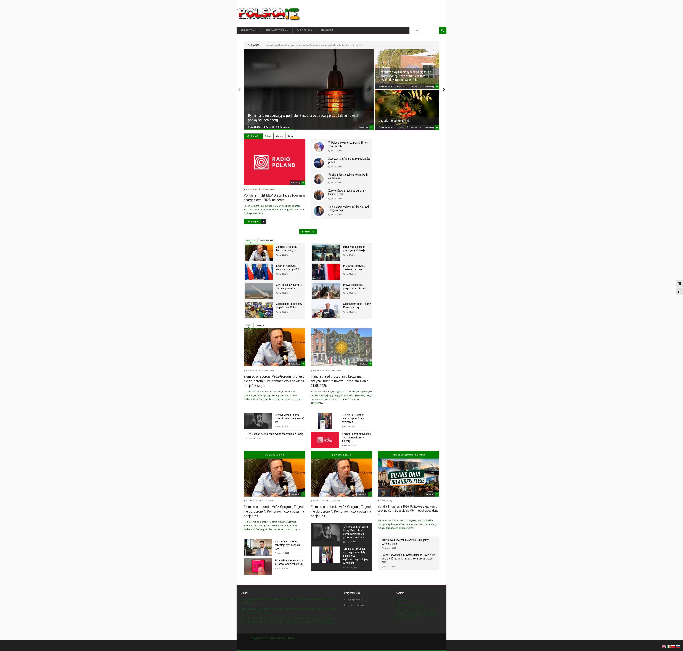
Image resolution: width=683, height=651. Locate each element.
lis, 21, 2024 (389, 566)
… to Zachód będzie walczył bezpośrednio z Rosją (275, 434)
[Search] (442, 30)
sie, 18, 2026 (284, 293)
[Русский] (678, 646)
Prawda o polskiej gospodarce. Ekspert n (355, 286)
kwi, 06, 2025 (350, 445)
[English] (664, 646)
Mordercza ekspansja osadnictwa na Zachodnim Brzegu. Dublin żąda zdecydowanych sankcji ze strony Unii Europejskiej (403, 114)
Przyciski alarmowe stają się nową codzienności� (289, 562)
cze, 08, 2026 (282, 426)
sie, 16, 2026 (284, 312)
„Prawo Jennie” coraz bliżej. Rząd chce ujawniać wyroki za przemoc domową (355, 532)
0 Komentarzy (284, 127)
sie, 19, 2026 (336, 198)
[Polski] (673, 646)
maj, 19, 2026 (283, 553)
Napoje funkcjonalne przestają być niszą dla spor (287, 545)
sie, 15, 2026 (351, 312)
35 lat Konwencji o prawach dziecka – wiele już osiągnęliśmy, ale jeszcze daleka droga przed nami (408, 558)
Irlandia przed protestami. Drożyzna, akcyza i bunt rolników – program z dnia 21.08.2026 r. (407, 76)
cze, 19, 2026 (350, 426)
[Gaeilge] (668, 646)
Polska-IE (270, 127)
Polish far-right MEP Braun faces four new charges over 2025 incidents (274, 197)
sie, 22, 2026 (255, 127)
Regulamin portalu (354, 605)
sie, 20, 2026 (336, 166)
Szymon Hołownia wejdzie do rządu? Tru (288, 267)
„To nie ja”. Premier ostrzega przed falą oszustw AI (353, 418)
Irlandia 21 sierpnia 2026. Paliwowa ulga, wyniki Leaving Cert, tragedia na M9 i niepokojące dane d (408, 511)
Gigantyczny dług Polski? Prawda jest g (357, 305)
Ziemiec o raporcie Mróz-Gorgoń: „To (286, 248)
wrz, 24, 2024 (390, 548)
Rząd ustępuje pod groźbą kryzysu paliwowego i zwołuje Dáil (297, 44)
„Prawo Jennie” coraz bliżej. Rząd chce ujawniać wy (289, 418)
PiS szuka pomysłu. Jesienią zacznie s (354, 267)
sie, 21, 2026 (336, 150)
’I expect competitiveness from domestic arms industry (356, 437)
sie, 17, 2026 (351, 293)
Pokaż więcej (308, 231)
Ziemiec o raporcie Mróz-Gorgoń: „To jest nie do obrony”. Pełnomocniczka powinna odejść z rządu (274, 381)
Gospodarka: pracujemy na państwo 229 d (289, 305)
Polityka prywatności (355, 599)
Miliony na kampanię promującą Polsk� (354, 248)
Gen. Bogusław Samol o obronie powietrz (289, 286)
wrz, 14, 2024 (255, 438)
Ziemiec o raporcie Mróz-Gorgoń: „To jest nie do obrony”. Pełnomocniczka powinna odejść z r (274, 511)
